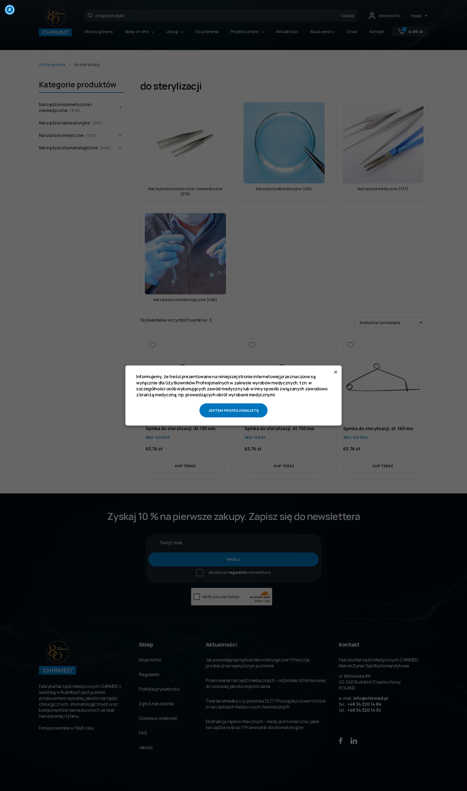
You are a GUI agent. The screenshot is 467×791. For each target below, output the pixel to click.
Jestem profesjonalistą (233, 410)
